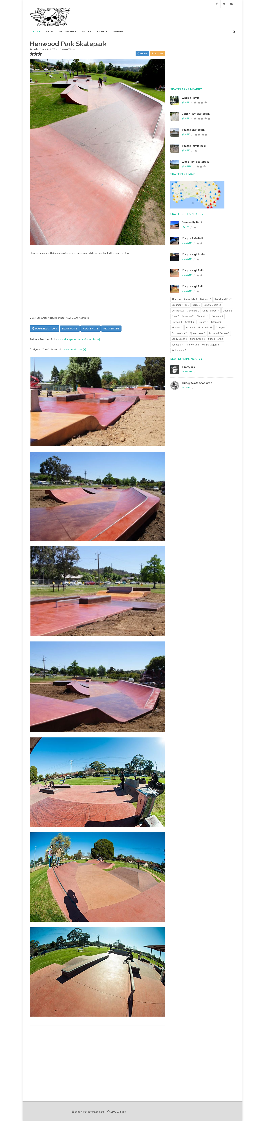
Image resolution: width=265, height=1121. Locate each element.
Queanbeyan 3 (198, 333)
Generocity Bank (192, 222)
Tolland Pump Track (194, 145)
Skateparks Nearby (186, 89)
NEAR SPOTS (90, 328)
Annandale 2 (190, 299)
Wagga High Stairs (193, 254)
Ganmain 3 (202, 316)
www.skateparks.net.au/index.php (77, 339)
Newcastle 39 (205, 327)
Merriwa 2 (177, 327)
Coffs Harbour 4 (210, 310)
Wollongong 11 (180, 350)
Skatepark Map (182, 174)
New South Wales (50, 49)
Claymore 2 (193, 310)
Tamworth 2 (192, 344)
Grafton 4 (177, 321)
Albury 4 (176, 299)
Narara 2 (190, 327)
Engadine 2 (188, 316)
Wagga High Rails (193, 270)
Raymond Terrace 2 (219, 333)
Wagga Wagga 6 (210, 344)
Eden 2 (175, 316)
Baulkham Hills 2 (223, 299)
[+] (98, 339)
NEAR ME (158, 53)
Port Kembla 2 (179, 333)
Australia (34, 49)
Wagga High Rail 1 (193, 286)
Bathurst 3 (205, 299)
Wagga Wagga (68, 49)
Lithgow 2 (216, 321)
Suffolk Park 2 (215, 338)
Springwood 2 (197, 338)
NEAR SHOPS (111, 328)
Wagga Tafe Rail (192, 238)
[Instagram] (224, 4)
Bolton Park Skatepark (196, 113)
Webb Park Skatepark (195, 161)
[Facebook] (216, 4)
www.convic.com (72, 349)
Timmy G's (188, 367)
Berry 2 (196, 304)
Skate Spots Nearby (187, 214)
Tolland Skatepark (193, 129)
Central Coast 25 (213, 304)
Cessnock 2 (178, 310)
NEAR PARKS (70, 328)
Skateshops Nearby (186, 358)
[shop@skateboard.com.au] (231, 4)
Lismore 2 (203, 321)
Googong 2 (217, 316)
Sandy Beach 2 (179, 338)
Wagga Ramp (190, 97)
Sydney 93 (177, 344)
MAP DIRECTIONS (46, 328)
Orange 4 (221, 327)
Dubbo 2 (227, 310)
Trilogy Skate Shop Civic (197, 383)
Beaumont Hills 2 (180, 304)
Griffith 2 (190, 321)
